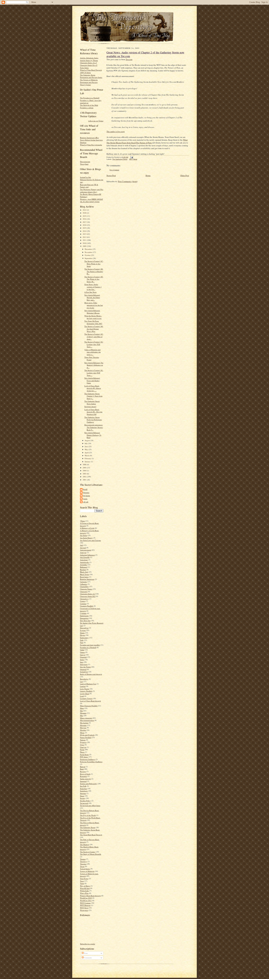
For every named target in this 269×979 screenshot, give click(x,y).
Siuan (82, 796)
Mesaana (83, 713)
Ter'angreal (84, 803)
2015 (85, 228)
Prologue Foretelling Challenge (91, 761)
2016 (85, 225)
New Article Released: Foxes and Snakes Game (92, 380)
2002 (85, 476)
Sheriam (83, 793)
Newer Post (111, 175)
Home (148, 175)
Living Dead (84, 693)
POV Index (84, 757)
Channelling (84, 586)
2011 (85, 240)
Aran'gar (83, 552)
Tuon (82, 881)
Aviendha (83, 564)
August (87, 440)
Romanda (83, 776)
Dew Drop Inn (85, 620)
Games (82, 652)
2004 (85, 470)
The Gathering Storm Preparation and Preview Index (91, 76)
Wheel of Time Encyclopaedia (91, 145)
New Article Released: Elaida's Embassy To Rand (92, 435)
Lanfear (83, 686)
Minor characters (86, 718)
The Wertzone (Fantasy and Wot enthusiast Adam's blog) (91, 190)
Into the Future (85, 667)
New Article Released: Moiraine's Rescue (92, 311)
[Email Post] (131, 157)
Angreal (83, 547)
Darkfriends (84, 616)
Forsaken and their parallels (90, 645)
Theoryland (84, 164)
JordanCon (84, 671)
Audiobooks (84, 562)
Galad (82, 650)
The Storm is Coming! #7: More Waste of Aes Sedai (93, 263)
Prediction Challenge (87, 759)
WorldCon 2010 (86, 898)
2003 (85, 473)
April (87, 452)
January (88, 461)
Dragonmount (85, 161)
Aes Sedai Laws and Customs (90, 540)
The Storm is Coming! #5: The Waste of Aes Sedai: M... (93, 279)
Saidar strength (85, 779)
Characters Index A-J (87, 594)
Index (82, 659)
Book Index (84, 577)
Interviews (83, 664)
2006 (85, 464)
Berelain (83, 569)
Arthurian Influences (87, 555)
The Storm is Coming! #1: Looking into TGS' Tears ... (93, 372)
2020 (85, 213)
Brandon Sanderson (87, 579)
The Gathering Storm (87, 827)
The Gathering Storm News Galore (92, 402)
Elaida (82, 633)
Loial (82, 696)
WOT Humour (85, 905)
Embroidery (84, 637)
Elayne (82, 635)
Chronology (84, 599)
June (86, 446)
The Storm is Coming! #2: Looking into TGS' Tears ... (93, 344)
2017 (85, 222)
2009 (85, 246)
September (89, 258)
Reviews (83, 771)
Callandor (83, 584)
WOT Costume (85, 903)
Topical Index (85, 869)
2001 (85, 480)
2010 (85, 243)
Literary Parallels (86, 691)
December (88, 249)
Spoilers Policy (85, 800)
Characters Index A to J (88, 63)
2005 (85, 467)
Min (81, 715)
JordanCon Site (85, 177)
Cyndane (83, 613)
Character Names (86, 589)
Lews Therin (84, 689)
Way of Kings (85, 886)
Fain (81, 642)
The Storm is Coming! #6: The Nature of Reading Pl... (93, 271)
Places (82, 752)
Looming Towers (86, 698)
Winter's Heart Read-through (90, 895)
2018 (85, 219)
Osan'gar (83, 747)
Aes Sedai (83, 535)
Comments (88, 957)
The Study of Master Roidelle (90, 854)
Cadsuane (83, 581)
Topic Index (84, 68)
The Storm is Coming (87, 852)
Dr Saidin (86, 495)
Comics (82, 601)
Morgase (83, 727)
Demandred (84, 618)
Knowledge (84, 679)
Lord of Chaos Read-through (90, 701)
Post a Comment (114, 170)
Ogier (82, 745)
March (87, 455)
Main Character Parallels (88, 706)
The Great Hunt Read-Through (91, 835)
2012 (85, 237)
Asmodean (84, 560)
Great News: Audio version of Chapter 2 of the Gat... (92, 286)
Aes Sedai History (86, 538)
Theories (83, 864)
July (86, 443)
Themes (83, 859)
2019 (85, 216)
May (86, 449)
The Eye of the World (88, 815)
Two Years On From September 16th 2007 (93, 322)
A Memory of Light (87, 528)
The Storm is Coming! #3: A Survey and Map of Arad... (93, 336)
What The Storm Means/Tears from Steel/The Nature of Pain (147, 141)
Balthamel (83, 567)
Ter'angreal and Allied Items (90, 805)
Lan (81, 681)
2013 (85, 234)
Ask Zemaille (85, 557)
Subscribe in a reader (87, 944)
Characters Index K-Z (87, 596)
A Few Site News (90, 292)
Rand (82, 769)
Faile (81, 640)
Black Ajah (84, 572)
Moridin (83, 730)
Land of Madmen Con (88, 684)
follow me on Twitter (95, 121)
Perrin (82, 749)
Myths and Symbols (87, 735)
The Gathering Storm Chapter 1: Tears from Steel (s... (93, 396)
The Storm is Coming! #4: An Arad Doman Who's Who (93, 328)
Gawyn (82, 655)
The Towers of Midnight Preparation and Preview (89, 81)
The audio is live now (115, 131)
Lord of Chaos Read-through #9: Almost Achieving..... (92, 388)
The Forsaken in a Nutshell (89, 98)
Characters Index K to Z (88, 65)
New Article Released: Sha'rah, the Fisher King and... (92, 297)
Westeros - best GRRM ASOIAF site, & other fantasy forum (91, 200)
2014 (85, 231)
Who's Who (84, 893)
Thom (82, 866)
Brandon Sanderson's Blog (89, 137)
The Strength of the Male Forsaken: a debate (89, 106)
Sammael (83, 781)
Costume (83, 603)
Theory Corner (85, 84)
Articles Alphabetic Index (89, 58)
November (89, 252)
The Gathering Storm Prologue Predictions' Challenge (93, 419)
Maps (82, 708)
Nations (82, 740)
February (88, 458)
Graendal (83, 657)
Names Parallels (85, 737)
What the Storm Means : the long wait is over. (93, 317)
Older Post (184, 175)
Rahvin (82, 766)
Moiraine (83, 725)
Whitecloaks (84, 890)
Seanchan (83, 788)
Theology (83, 861)
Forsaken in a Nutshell (88, 647)
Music (82, 732)
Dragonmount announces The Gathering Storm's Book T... (93, 427)
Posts (86, 953)
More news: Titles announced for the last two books (93, 305)
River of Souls (85, 774)
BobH (85, 489)
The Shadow (84, 844)
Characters (83, 591)
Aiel (81, 545)
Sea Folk (83, 786)
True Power (84, 878)
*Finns (82, 521)
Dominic (86, 492)
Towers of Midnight (87, 871)
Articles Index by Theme (89, 60)
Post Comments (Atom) (127, 181)
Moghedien (84, 723)
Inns (81, 662)
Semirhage (84, 791)
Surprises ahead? (90, 406)
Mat (81, 710)
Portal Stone (84, 754)
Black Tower (84, 574)
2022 (85, 210)
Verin (82, 883)
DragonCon (84, 628)
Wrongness (84, 910)
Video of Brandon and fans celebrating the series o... (92, 352)
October (88, 255)
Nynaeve (83, 742)
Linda (85, 499)
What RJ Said (85, 888)
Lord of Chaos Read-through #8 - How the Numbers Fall (93, 411)
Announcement (85, 550)
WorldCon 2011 (86, 900)
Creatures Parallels (86, 606)
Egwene (83, 630)
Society (82, 798)
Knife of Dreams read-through (91, 674)
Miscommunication (87, 720)
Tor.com (129, 59)
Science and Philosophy (88, 783)
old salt (85, 502)
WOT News (84, 908)
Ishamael (83, 669)
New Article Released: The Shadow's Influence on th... (93, 365)
